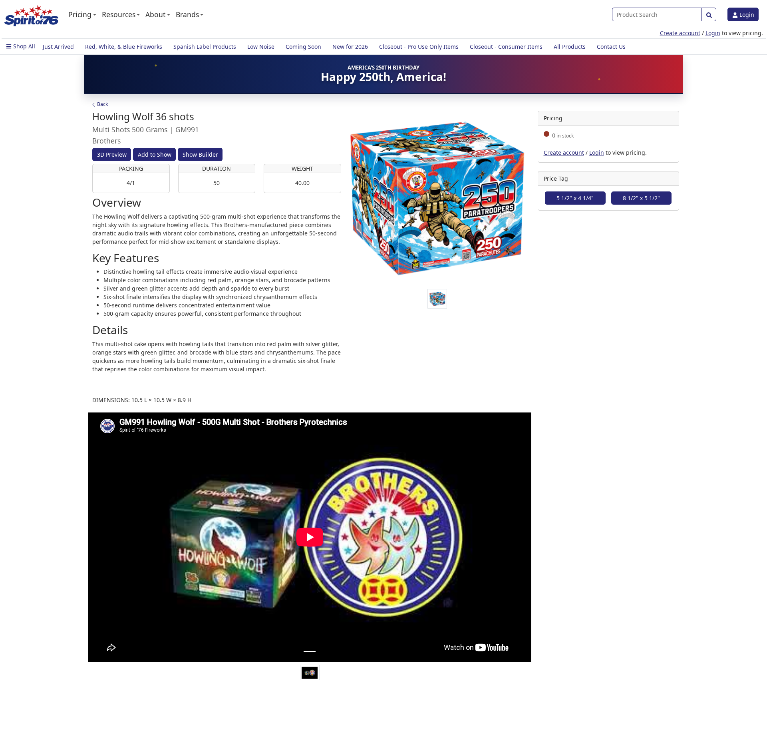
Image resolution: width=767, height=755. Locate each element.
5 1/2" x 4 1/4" (575, 198)
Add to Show (154, 154)
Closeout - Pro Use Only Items (419, 46)
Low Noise (260, 46)
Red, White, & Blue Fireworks (123, 46)
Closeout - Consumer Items (506, 46)
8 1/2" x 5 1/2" (641, 198)
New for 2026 (350, 46)
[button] (82, 14)
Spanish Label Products (204, 46)
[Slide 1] (310, 651)
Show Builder (200, 154)
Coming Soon (303, 46)
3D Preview (112, 154)
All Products (570, 46)
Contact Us (611, 46)
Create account (680, 33)
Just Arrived (58, 46)
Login (746, 14)
